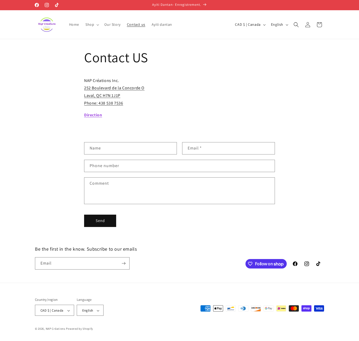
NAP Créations (55, 329)
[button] (91, 24)
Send (100, 220)
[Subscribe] (123, 263)
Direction (93, 115)
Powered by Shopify (79, 329)
